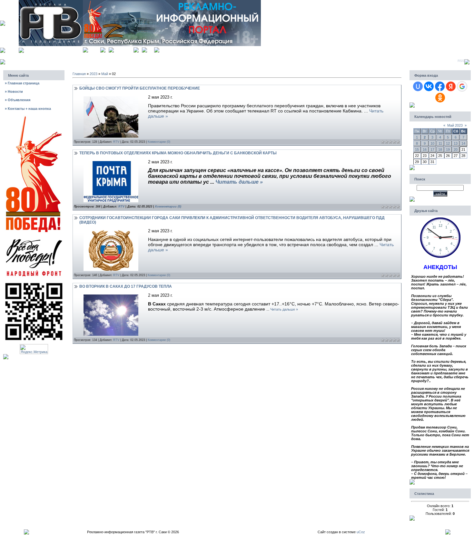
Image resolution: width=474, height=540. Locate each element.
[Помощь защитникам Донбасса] (34, 238)
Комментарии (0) (159, 141)
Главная (94, 49)
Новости (14, 91)
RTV (116, 141)
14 (463, 143)
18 (440, 149)
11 (440, 143)
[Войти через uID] (418, 86)
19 (448, 149)
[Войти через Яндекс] (451, 86)
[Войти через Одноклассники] (440, 97)
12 (448, 143)
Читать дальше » (239, 182)
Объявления (17, 100)
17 (432, 149)
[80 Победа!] (34, 117)
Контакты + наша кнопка (28, 109)
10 (432, 143)
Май (104, 74)
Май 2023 (455, 125)
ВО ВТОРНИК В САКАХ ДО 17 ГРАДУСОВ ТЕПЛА (125, 286)
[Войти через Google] (462, 86)
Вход (150, 49)
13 (456, 143)
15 (417, 149)
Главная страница (22, 83)
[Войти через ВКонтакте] (429, 86)
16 (425, 149)
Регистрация (123, 49)
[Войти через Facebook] (440, 86)
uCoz (361, 532)
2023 (93, 74)
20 (456, 149)
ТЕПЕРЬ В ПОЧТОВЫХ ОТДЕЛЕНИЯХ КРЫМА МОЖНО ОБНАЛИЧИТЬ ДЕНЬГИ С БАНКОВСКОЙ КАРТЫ (178, 153)
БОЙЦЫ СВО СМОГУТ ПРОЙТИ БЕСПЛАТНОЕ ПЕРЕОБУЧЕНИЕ (139, 88)
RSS (461, 61)
